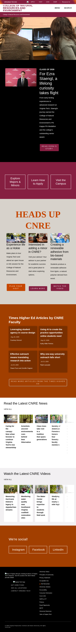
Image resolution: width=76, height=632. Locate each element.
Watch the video (60, 287)
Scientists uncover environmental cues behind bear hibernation (27, 434)
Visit (40, 2)
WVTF (41, 608)
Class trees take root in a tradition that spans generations (42, 433)
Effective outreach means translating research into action (20, 357)
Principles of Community (46, 574)
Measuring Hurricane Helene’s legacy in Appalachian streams (11, 503)
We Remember (45, 584)
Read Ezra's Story (49, 147)
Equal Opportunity (44, 605)
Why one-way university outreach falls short (52, 356)
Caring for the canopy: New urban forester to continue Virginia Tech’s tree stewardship (11, 437)
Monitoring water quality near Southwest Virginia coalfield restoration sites (25, 507)
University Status (44, 571)
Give (47, 2)
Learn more (38, 288)
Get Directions (18, 585)
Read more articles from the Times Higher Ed (38, 383)
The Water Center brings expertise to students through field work (41, 505)
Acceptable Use (44, 581)
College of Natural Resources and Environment (16, 14)
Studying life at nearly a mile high (56, 500)
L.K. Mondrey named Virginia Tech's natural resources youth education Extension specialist (71, 439)
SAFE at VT (43, 599)
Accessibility (43, 590)
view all (8, 409)
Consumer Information (45, 593)
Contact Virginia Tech (21, 591)
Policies (41, 602)
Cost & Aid (42, 596)
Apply (33, 2)
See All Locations (19, 588)
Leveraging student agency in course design (22, 331)
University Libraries (44, 587)
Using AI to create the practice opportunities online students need (51, 332)
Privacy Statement (44, 577)
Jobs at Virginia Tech (45, 614)
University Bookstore (45, 611)
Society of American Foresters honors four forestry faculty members (56, 435)
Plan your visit (16, 287)
